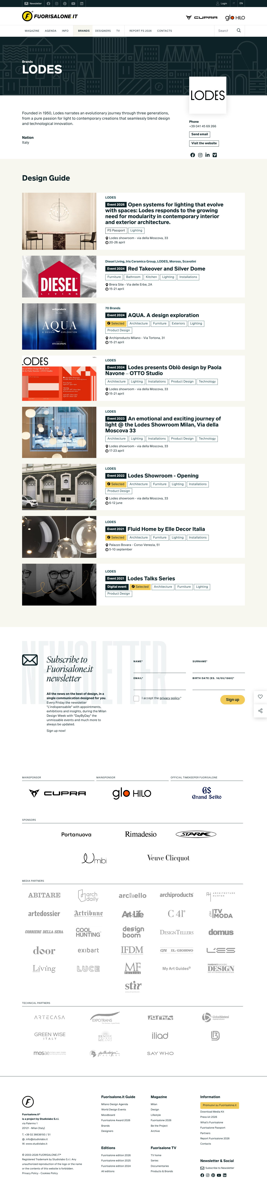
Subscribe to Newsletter (219, 1168)
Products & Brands (162, 1171)
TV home (156, 1155)
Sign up (232, 700)
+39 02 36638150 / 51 (37, 1134)
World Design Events (113, 1109)
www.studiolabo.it (36, 1144)
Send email (199, 134)
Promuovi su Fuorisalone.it (220, 1105)
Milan (154, 1104)
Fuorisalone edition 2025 (116, 1160)
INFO (65, 31)
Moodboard (108, 1115)
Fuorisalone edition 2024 (116, 1166)
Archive (155, 1131)
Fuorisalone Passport (212, 1128)
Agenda (50, 31)
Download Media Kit (212, 1112)
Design (155, 1109)
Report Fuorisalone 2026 (215, 1138)
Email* (138, 678)
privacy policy (169, 698)
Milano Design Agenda (114, 1104)
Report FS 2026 (140, 31)
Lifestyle (156, 1115)
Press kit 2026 (208, 1117)
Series (154, 1160)
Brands (84, 31)
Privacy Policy (30, 1173)
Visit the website (204, 143)
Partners (205, 1133)
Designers (103, 31)
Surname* (200, 661)
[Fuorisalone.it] (50, 16)
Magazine (32, 31)
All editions (108, 1171)
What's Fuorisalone (211, 1122)
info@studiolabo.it (37, 1139)
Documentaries (160, 1166)
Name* (138, 661)
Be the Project (159, 1126)
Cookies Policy (49, 1173)
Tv (118, 31)
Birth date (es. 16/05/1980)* (213, 678)
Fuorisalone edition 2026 (116, 1155)
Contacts (164, 31)
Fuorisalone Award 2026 (115, 1120)
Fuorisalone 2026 (161, 1120)
